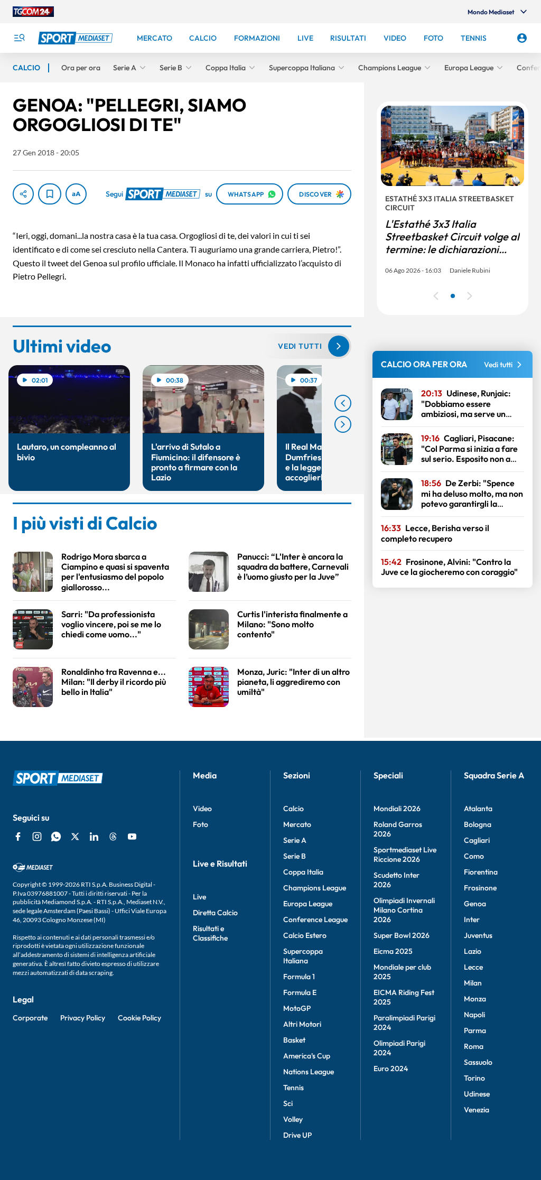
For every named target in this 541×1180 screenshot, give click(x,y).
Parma (475, 1030)
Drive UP (297, 1135)
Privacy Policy (82, 1018)
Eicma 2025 (393, 951)
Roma (473, 1046)
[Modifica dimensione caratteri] (76, 194)
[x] (75, 836)
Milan (473, 983)
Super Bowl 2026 (402, 935)
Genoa (475, 903)
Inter (472, 919)
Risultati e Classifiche (210, 933)
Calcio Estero (305, 935)
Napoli (474, 1014)
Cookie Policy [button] (139, 1018)
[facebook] (18, 836)
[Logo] (76, 38)
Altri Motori (302, 1024)
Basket (294, 1040)
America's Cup (306, 1056)
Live (199, 897)
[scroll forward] (342, 424)
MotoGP (297, 1008)
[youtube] (132, 836)
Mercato (297, 824)
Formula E (299, 992)
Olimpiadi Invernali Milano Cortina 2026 (404, 910)
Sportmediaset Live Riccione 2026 (405, 854)
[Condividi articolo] (23, 194)
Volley (293, 1119)
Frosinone (480, 888)
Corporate (30, 1018)
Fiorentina (481, 872)
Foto (200, 824)
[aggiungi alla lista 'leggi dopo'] (49, 194)
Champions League (314, 888)
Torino (474, 1078)
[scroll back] (342, 403)
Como (474, 856)
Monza (475, 999)
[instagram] (37, 836)
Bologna (477, 824)
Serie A (294, 840)
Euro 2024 (391, 1068)
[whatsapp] (56, 836)
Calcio (293, 808)
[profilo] (522, 38)
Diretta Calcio (215, 912)
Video (202, 808)
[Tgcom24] (33, 11)
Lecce (473, 967)
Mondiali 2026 (397, 808)
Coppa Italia (303, 872)
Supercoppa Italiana (303, 955)
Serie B (294, 856)
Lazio (472, 951)
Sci (288, 1103)
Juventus (478, 935)
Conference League (315, 919)
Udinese (477, 1094)
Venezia (476, 1109)
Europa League (307, 903)
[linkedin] (94, 836)
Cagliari (477, 840)
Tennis (293, 1087)
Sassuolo (478, 1062)
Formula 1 (299, 976)
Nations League (308, 1071)
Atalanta (478, 808)
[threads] (113, 836)
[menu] (19, 38)
